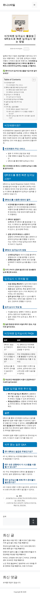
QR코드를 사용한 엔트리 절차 (18, 90)
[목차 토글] (33, 79)
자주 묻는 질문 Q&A (11, 107)
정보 (20, 496)
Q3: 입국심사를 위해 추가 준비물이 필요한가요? (22, 117)
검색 (4, 516)
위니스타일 (9, 4)
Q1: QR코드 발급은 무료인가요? (18, 109)
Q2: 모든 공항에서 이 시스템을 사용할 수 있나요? (21, 112)
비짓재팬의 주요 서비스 (15, 85)
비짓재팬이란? (10, 83)
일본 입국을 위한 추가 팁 (14, 102)
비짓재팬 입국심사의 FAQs (14, 99)
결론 (7, 104)
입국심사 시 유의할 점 (13, 94)
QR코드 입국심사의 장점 (16, 92)
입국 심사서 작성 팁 (15, 97)
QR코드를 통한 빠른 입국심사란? (16, 87)
